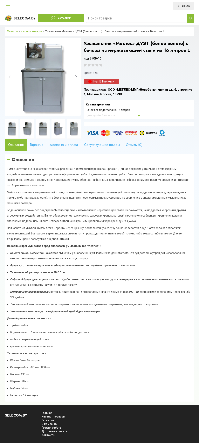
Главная (47, 412)
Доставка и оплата (64, 144)
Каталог (64, 18)
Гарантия (36, 144)
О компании (49, 423)
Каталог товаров (32, 31)
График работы (52, 427)
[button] (76, 77)
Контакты (48, 435)
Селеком (12, 31)
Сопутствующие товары (102, 144)
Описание (16, 144)
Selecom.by (25, 18)
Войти (186, 6)
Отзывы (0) (134, 144)
